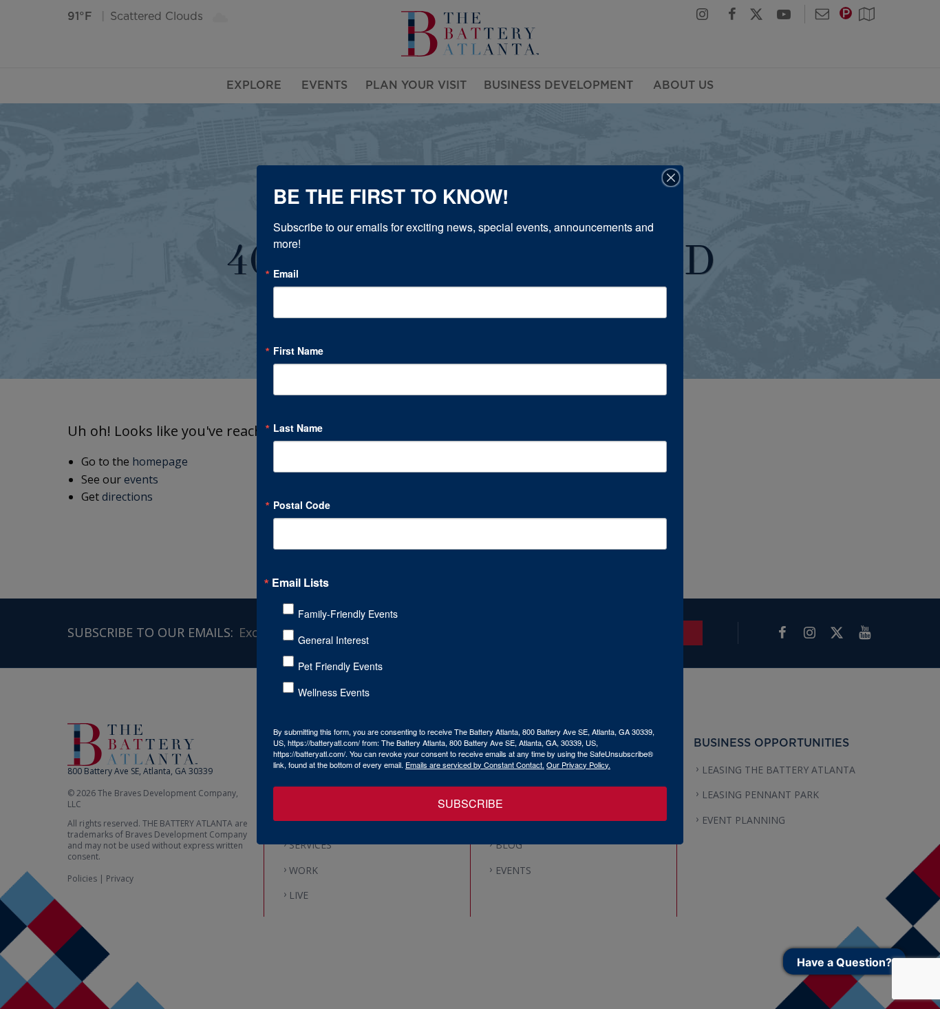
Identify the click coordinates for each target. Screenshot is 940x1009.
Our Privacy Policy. (578, 764)
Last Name (298, 428)
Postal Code (301, 505)
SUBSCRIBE (470, 803)
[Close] (671, 177)
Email (286, 273)
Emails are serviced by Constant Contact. (474, 764)
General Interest (333, 640)
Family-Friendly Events (348, 614)
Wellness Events (334, 692)
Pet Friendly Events (340, 666)
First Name (298, 350)
